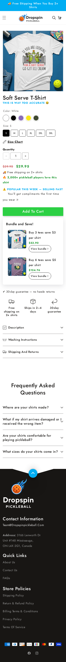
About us (9, 562)
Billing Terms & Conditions (20, 611)
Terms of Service (14, 627)
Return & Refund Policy (18, 603)
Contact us (10, 570)
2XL (40, 132)
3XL (51, 132)
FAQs (6, 578)
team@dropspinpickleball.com (23, 525)
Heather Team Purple (21, 118)
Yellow (28, 118)
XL (31, 132)
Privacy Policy (12, 619)
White (6, 118)
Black (13, 118)
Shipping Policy (13, 595)
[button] (54, 18)
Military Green (36, 118)
